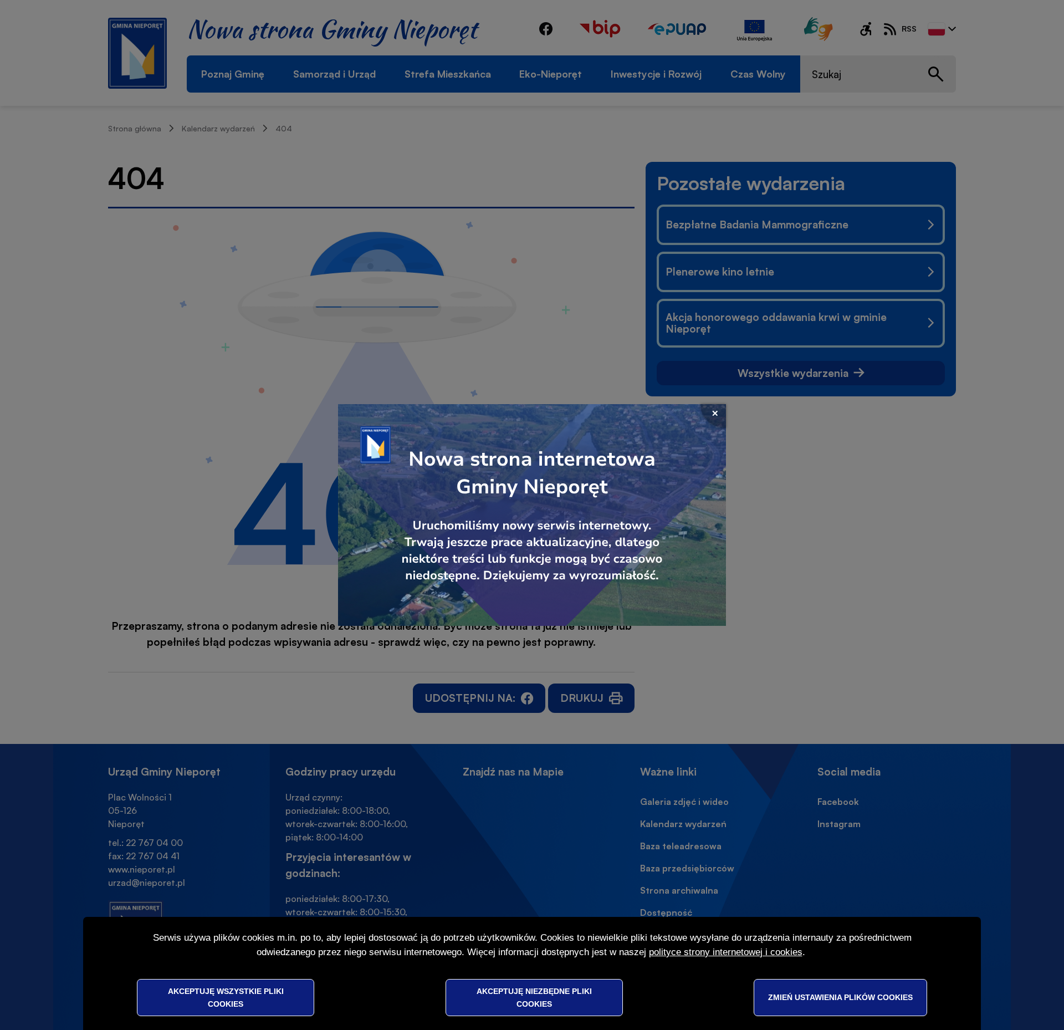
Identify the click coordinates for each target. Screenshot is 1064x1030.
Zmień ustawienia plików (840, 997)
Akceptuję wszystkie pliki (226, 997)
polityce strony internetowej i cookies (725, 952)
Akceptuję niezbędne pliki (534, 997)
